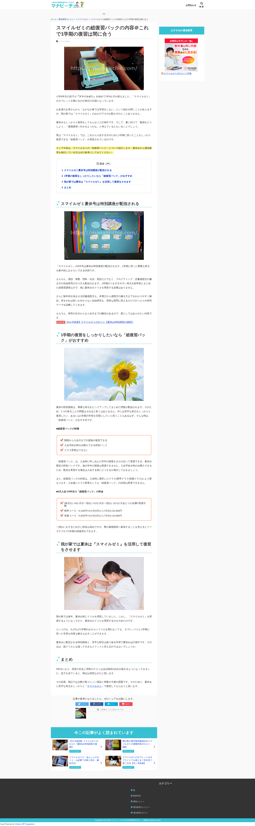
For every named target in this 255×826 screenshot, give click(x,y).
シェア (97, 704)
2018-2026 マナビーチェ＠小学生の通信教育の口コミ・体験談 (125, 820)
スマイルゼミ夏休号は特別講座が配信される (87, 170)
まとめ (66, 187)
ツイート (83, 704)
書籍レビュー (138, 801)
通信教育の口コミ (140, 813)
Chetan (17, 824)
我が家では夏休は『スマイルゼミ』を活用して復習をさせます (96, 181)
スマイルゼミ (65, 41)
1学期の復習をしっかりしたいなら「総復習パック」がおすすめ (97, 176)
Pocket (127, 704)
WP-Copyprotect (28, 824)
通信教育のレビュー (141, 807)
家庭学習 (137, 796)
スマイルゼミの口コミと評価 (177, 73)
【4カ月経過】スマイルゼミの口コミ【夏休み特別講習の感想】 (99, 322)
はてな (112, 704)
